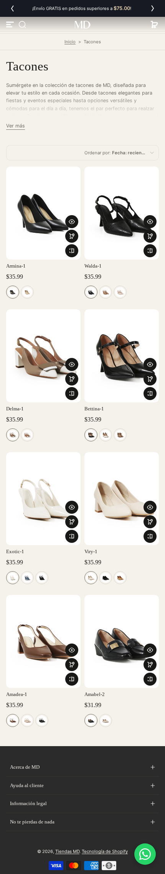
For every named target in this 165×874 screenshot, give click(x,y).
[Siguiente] (153, 8)
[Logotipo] (83, 24)
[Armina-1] (43, 213)
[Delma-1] (43, 355)
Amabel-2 (94, 694)
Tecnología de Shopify (105, 851)
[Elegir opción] (71, 236)
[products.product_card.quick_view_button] (71, 221)
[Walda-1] (121, 213)
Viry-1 (90, 551)
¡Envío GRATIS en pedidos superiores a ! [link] (82, 8)
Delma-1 (15, 409)
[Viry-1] (121, 498)
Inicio (70, 41)
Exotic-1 (15, 551)
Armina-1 (16, 266)
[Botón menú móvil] (10, 24)
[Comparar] (71, 250)
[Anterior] (12, 8)
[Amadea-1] (43, 641)
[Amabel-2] (121, 641)
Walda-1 (93, 266)
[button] (22, 24)
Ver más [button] (15, 126)
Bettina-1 (94, 409)
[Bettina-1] (121, 355)
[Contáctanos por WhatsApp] (145, 854)
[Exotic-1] (43, 498)
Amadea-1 (16, 694)
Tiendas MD (67, 851)
